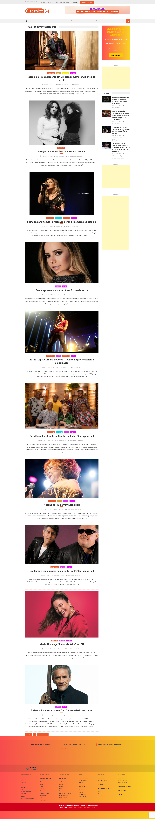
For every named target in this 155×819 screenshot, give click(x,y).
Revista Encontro (104, 788)
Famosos (42, 782)
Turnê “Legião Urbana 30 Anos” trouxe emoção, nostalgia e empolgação (62, 361)
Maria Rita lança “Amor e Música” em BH (62, 644)
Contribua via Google (86, 2)
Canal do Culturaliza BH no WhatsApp (69, 2)
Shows (32, 21)
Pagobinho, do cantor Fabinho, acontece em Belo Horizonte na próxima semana (121, 130)
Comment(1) (76, 85)
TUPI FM (120, 794)
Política (22, 780)
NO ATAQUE (62, 779)
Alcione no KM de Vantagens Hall (62, 504)
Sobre (44, 2)
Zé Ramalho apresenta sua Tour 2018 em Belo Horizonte (61, 710)
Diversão (65, 73)
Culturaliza (51, 73)
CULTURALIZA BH (45, 775)
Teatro (59, 21)
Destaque (54, 640)
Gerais (22, 778)
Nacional (23, 787)
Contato (49, 2)
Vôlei (60, 789)
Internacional (24, 785)
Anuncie (56, 2)
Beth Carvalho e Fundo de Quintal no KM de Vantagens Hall (62, 436)
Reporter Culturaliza (58, 575)
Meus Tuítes (64, 748)
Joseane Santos (115, 107)
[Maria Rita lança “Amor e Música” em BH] (61, 614)
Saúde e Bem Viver (26, 791)
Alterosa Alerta (122, 778)
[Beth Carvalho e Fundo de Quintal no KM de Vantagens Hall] (61, 406)
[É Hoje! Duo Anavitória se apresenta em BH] (61, 122)
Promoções (43, 800)
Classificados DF (83, 780)
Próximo (45, 735)
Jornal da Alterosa (122, 780)
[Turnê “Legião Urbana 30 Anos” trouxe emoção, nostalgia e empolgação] (61, 332)
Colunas (86, 21)
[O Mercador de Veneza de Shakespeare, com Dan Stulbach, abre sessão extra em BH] (106, 99)
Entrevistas (95, 21)
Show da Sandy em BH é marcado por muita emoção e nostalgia (61, 221)
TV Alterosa (121, 775)
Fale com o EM (24, 796)
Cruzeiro (61, 786)
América (61, 782)
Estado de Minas (26, 775)
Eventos (40, 21)
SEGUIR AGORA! (115, 55)
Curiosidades (82, 797)
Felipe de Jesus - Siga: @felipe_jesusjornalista (118, 139)
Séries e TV (43, 784)
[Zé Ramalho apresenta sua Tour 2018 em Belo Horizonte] (61, 684)
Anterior (28, 735)
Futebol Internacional (65, 793)
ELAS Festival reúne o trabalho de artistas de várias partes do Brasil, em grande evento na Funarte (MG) (120, 115)
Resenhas (66, 218)
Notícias (81, 782)
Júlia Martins (59, 226)
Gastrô (100, 796)
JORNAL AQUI (82, 787)
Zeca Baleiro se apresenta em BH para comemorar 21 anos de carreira (61, 78)
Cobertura (50, 218)
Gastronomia (68, 21)
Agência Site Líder (59, 509)
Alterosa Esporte (122, 782)
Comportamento (44, 793)
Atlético (61, 784)
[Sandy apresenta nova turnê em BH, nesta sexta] (61, 262)
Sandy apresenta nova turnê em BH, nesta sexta (62, 290)
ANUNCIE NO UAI (64, 775)
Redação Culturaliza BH (63, 85)
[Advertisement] (116, 78)
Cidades (81, 790)
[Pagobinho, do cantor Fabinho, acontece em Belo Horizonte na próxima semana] (106, 129)
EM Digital (23, 794)
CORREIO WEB (122, 790)
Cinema (42, 786)
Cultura (22, 789)
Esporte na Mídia (63, 795)
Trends (42, 791)
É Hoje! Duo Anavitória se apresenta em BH (61, 151)
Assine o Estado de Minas (27, 798)
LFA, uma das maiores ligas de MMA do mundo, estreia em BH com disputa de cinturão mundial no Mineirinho (121, 147)
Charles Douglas (60, 156)
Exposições (50, 21)
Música (58, 286)
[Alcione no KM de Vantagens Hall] (61, 478)
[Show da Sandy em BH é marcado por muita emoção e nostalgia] (61, 193)
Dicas (58, 73)
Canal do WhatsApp (107, 21)
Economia (23, 782)
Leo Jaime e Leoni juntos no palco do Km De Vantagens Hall (62, 571)
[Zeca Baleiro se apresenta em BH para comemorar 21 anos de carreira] (61, 50)
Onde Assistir (63, 798)
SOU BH (100, 784)
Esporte (81, 792)
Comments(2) (76, 367)
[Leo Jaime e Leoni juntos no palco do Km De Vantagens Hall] (61, 544)
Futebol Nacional (63, 791)
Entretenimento (45, 779)
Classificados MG (83, 778)
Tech (41, 798)
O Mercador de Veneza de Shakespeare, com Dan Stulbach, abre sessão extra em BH (120, 100)
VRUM (80, 775)
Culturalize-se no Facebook (38, 744)
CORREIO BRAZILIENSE (124, 787)
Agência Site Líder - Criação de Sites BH (83, 807)
